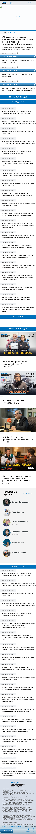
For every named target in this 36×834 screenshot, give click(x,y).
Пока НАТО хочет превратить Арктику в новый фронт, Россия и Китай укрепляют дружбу (18, 89)
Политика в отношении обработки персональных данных (18, 824)
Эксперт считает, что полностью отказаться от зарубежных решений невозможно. (18, 49)
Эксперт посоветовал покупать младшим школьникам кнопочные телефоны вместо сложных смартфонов (17, 751)
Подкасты (28, 831)
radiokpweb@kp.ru (7, 799)
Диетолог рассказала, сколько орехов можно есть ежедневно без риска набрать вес (18, 710)
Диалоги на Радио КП (9, 56)
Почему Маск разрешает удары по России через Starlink (17, 75)
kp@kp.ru (24, 811)
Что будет (6, 826)
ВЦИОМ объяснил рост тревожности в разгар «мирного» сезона (18, 61)
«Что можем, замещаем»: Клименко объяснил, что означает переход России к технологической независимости (18, 40)
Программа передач (18, 97)
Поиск (29, 3)
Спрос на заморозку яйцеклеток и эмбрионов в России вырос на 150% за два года (19, 740)
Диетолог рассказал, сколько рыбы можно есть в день (17, 594)
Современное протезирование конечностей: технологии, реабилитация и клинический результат (16, 479)
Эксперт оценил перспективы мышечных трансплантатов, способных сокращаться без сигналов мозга (18, 699)
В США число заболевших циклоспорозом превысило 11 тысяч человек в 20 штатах (17, 720)
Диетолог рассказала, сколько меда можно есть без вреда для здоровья (17, 762)
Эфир (33, 831)
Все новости (18, 317)
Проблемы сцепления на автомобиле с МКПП (13, 401)
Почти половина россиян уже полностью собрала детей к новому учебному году (16, 298)
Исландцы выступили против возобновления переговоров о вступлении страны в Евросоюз (19, 584)
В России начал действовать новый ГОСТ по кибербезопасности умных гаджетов (18, 730)
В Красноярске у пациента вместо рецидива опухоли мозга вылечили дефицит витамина (18, 648)
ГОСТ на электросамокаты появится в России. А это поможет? (14, 363)
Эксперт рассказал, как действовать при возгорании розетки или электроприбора (16, 574)
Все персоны (27, 493)
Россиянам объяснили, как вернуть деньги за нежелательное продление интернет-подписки (18, 604)
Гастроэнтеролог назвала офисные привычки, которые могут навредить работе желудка (18, 688)
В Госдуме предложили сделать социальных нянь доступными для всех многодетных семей (18, 309)
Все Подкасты (18, 102)
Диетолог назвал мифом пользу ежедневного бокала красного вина (18, 678)
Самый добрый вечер (9, 70)
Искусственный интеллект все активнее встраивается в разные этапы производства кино (18, 637)
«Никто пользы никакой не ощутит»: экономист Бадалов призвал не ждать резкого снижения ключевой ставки (19, 773)
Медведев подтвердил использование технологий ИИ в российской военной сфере (18, 668)
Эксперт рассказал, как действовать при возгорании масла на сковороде (16, 614)
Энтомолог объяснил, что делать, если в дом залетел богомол (18, 658)
